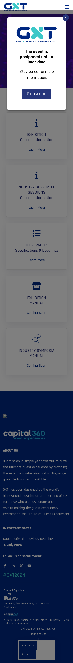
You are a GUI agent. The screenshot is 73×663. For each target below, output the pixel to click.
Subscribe (36, 94)
